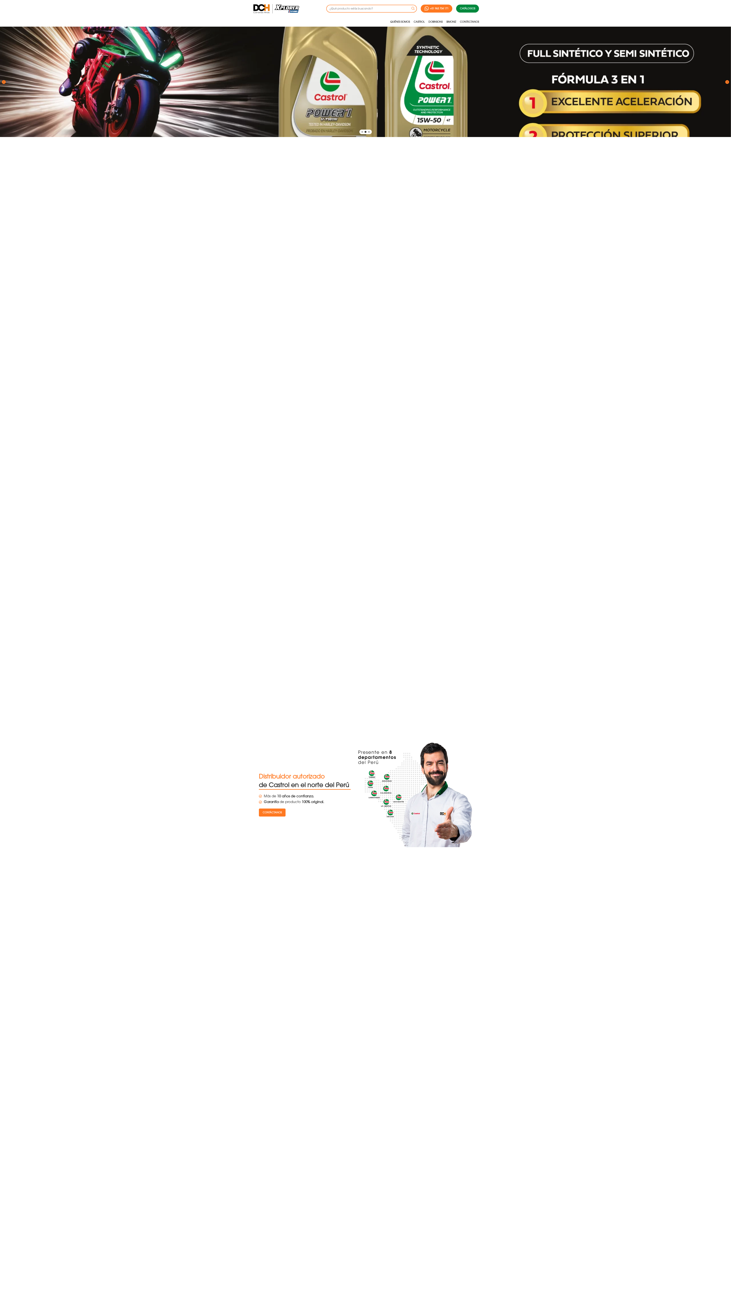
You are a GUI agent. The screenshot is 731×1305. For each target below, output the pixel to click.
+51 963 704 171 (439, 8)
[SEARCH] (413, 9)
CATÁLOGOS (467, 8)
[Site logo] (276, 8)
